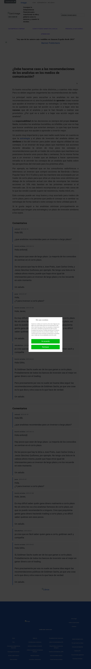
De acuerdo (46, 341)
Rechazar (45, 347)
